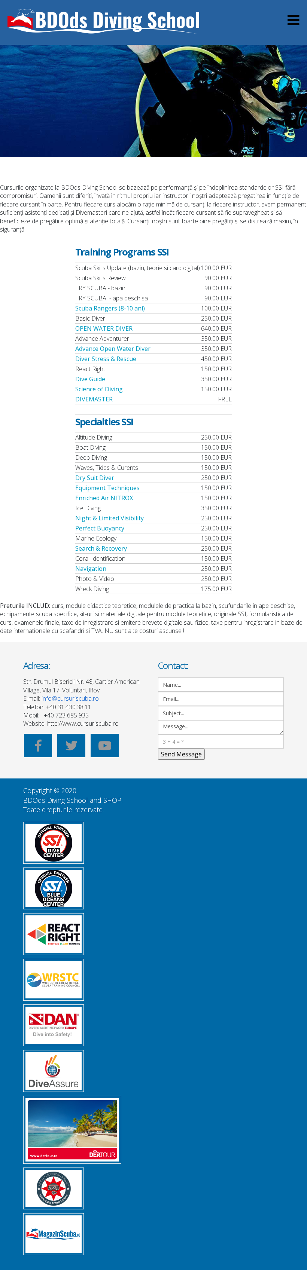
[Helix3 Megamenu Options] (294, 22)
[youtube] (105, 748)
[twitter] (71, 748)
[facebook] (38, 748)
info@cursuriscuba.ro (70, 698)
